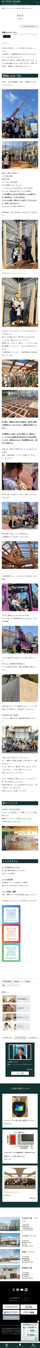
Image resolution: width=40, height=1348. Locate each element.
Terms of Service (15, 1330)
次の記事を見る (32, 1038)
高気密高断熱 (7, 981)
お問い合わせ (13, 1300)
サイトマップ (25, 1300)
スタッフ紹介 (20, 1073)
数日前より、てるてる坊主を (15, 197)
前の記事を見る (7, 1038)
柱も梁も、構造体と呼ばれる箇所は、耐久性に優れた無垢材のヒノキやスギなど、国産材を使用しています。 (19, 425)
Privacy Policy (5, 1330)
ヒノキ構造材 (25, 981)
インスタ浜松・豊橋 (9, 891)
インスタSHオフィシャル (10, 867)
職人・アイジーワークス (11, 985)
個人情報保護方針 (15, 1298)
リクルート (27, 1298)
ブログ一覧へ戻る (28, 26)
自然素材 (16, 981)
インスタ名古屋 (7, 879)
